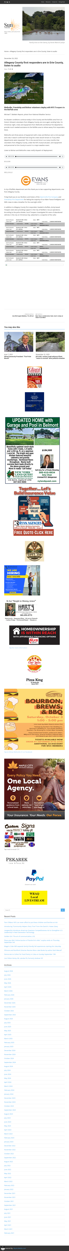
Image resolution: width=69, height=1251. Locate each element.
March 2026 (8, 991)
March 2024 (8, 1086)
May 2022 (7, 1173)
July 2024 (7, 1070)
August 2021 (8, 1209)
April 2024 (7, 1082)
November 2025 (9, 1007)
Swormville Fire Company (49, 197)
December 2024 (9, 1050)
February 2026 (9, 995)
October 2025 (9, 1011)
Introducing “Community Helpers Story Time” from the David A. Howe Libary (31, 926)
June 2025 (7, 1027)
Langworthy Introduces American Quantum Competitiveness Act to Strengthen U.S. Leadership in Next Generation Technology (33, 931)
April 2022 (7, 1177)
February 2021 (9, 1233)
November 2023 (9, 1102)
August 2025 (8, 1019)
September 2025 (10, 1015)
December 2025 (9, 1003)
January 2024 (8, 1094)
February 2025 (9, 1042)
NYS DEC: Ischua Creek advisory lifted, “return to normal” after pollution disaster (50, 357)
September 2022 (10, 1158)
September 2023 (10, 1110)
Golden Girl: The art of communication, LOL (19, 936)
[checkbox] (3, 1248)
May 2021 (7, 1221)
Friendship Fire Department (14, 199)
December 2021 (9, 1193)
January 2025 (8, 1046)
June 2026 (7, 979)
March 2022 (8, 1181)
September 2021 (10, 1205)
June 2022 (7, 1169)
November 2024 (9, 1054)
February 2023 (9, 1138)
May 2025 (7, 1031)
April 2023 (7, 1130)
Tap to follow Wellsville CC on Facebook (18, 752)
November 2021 (9, 1197)
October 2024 (9, 1058)
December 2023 (9, 1098)
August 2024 (8, 1066)
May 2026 (7, 983)
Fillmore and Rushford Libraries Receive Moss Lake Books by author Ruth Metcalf (33, 950)
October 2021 (9, 1201)
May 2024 (7, 1078)
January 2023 (8, 1142)
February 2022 (9, 1185)
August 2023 (8, 1114)
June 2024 (7, 1074)
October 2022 (9, 1154)
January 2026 (8, 999)
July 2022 (7, 1166)
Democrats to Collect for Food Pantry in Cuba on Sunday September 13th (30, 954)
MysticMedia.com (19, 1248)
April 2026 (7, 987)
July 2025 (7, 1023)
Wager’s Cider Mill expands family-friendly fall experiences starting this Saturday (32, 946)
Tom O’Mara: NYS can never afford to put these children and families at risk (30, 922)
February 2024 (9, 1090)
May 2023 (7, 1126)
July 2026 (7, 975)
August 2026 (8, 971)
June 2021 (7, 1217)
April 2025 (7, 1035)
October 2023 (9, 1106)
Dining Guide (62, 2)
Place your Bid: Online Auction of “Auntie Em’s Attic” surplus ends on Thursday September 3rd (31, 941)
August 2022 (8, 1162)
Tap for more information (18, 648)
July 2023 (7, 1118)
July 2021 (7, 1213)
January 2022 (8, 1189)
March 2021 (8, 1229)
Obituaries (48, 2)
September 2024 (10, 1062)
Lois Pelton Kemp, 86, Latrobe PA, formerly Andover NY (23, 958)
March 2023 (8, 1134)
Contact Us (54, 2)
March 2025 (8, 1039)
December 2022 (9, 1146)
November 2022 (9, 1150)
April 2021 (7, 1225)
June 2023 (7, 1122)
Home (42, 2)
